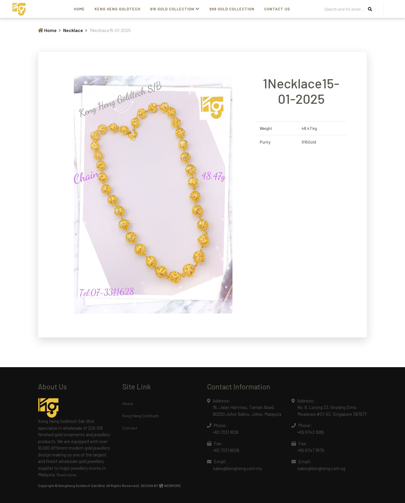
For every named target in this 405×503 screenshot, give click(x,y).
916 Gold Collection (172, 9)
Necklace (73, 30)
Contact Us (277, 9)
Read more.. (67, 474)
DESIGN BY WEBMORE (161, 485)
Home (79, 9)
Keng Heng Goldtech (117, 9)
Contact (130, 427)
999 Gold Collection (231, 9)
